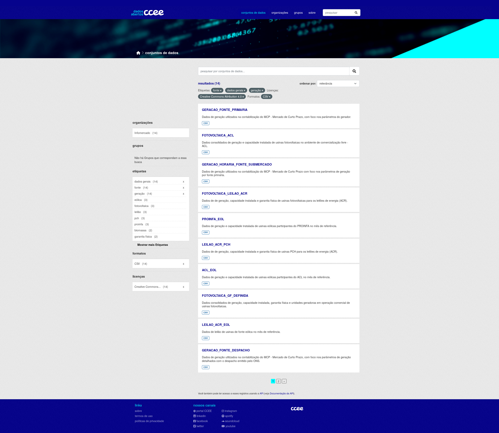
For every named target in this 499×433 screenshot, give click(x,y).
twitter (200, 426)
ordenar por (307, 83)
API (261, 393)
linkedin (201, 416)
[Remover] (220, 90)
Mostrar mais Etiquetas (152, 245)
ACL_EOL (209, 270)
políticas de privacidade (149, 421)
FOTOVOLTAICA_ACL (218, 135)
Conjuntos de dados (253, 12)
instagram (231, 411)
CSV (205, 123)
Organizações (280, 12)
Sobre (312, 12)
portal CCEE (204, 411)
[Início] (138, 52)
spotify (229, 416)
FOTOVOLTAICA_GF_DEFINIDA (225, 295)
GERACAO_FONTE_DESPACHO (226, 350)
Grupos (298, 12)
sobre (138, 411)
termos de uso (144, 416)
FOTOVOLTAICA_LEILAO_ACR (224, 193)
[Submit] (356, 12)
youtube (230, 426)
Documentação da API (282, 393)
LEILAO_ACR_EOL (216, 324)
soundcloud (232, 421)
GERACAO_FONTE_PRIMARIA (225, 109)
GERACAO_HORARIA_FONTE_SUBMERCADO (237, 164)
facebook (202, 421)
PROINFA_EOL (213, 219)
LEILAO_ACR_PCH (216, 244)
